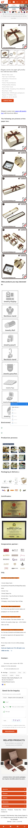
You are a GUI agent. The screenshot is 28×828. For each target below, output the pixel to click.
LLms (14, 821)
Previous (2, 763)
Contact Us (4, 811)
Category (11, 14)
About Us (3, 809)
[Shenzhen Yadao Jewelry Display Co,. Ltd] (3, 2)
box (24, 672)
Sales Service (15, 407)
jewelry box (4, 675)
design (17, 675)
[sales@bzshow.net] (5, 684)
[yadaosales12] (3, 684)
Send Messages (9, 731)
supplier (11, 675)
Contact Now (7, 100)
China (19, 672)
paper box (23, 14)
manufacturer (13, 672)
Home (6, 14)
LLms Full (19, 821)
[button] (11, 11)
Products (10, 809)
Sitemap (9, 821)
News (24, 809)
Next (26, 763)
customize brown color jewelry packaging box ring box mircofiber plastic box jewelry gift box (14, 778)
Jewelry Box (16, 14)
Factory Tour (17, 809)
